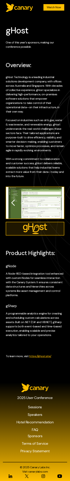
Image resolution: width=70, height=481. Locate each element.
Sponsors (35, 436)
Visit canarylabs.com (35, 471)
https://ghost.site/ (40, 356)
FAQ (35, 429)
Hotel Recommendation (35, 422)
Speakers (35, 414)
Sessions (35, 407)
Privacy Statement (35, 451)
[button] (13, 203)
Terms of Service (35, 443)
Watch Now (54, 7)
